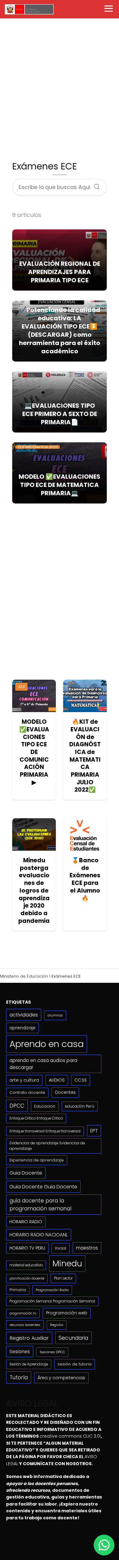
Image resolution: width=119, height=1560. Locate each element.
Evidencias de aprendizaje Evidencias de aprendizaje (47, 1145)
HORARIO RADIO (25, 1222)
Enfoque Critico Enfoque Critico (36, 1118)
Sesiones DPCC (52, 1352)
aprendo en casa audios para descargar (43, 1064)
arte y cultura (24, 1080)
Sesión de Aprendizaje (28, 1364)
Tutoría (18, 1377)
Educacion (44, 1106)
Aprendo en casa (46, 1044)
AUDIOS (57, 1080)
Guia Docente (25, 1172)
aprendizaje (22, 1028)
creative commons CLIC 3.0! (70, 1436)
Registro (56, 1325)
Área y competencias (61, 1378)
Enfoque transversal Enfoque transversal (45, 1131)
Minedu (67, 1263)
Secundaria (73, 1338)
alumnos (55, 1015)
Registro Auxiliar (29, 1338)
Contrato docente (27, 1092)
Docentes (65, 1092)
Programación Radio (52, 1289)
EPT (94, 1130)
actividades (23, 1014)
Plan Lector (63, 1278)
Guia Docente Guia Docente (43, 1186)
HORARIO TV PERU (27, 1248)
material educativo (26, 1265)
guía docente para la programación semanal (40, 1204)
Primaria (17, 1289)
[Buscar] (94, 185)
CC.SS (80, 1080)
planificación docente (26, 1278)
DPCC (16, 1105)
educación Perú (79, 1106)
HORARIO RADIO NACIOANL (38, 1234)
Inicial (60, 1248)
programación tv (22, 1313)
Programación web (66, 1313)
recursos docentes (24, 1324)
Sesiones (19, 1351)
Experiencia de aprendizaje (36, 1160)
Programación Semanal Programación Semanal (52, 1301)
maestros (87, 1248)
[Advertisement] (59, 89)
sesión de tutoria (75, 1364)
